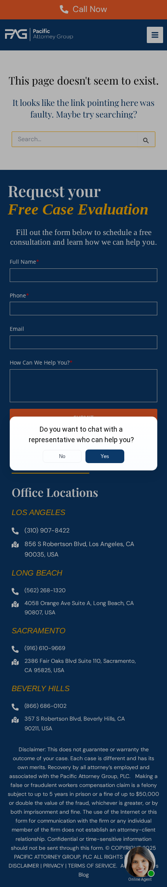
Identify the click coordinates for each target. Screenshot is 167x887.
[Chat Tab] (83, 443)
